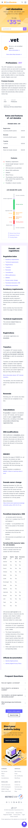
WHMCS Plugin (5, 789)
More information (14, 50)
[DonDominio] (10, 2)
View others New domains (13, 54)
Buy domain (4, 771)
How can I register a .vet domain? (13, 683)
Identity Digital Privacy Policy (13, 663)
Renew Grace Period (14, 233)
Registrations (9, 264)
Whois (2, 773)
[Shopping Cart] (22, 2)
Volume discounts (5, 784)
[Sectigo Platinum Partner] (11, 797)
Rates (2, 775)
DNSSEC (7, 277)
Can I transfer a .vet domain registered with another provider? (13, 696)
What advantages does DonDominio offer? (13, 703)
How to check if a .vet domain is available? (13, 689)
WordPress (17, 778)
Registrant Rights (7, 814)
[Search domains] (24, 28)
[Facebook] (6, 802)
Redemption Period (13, 235)
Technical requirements (11, 262)
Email (16, 773)
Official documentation (11, 285)
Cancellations (9, 272)
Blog (16, 791)
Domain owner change (11, 280)
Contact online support (14, 711)
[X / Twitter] (9, 802)
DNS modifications (10, 275)
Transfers (8, 267)
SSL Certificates (19, 775)
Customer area (18, 787)
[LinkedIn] (19, 802)
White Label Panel (6, 791)
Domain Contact (10, 812)
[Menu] (2, 2)
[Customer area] (25, 2)
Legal (23, 814)
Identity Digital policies (11, 661)
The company (18, 789)
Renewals (8, 270)
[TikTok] (14, 802)
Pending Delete (12, 237)
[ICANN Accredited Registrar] (20, 796)
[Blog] (21, 802)
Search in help (14, 715)
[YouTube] (16, 802)
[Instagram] (11, 802)
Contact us (17, 784)
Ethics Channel (14, 816)
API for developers (6, 787)
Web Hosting (18, 771)
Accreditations (5, 778)
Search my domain (10, 740)
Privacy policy (16, 814)
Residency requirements (12, 259)
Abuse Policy (19, 812)
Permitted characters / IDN (12, 283)
